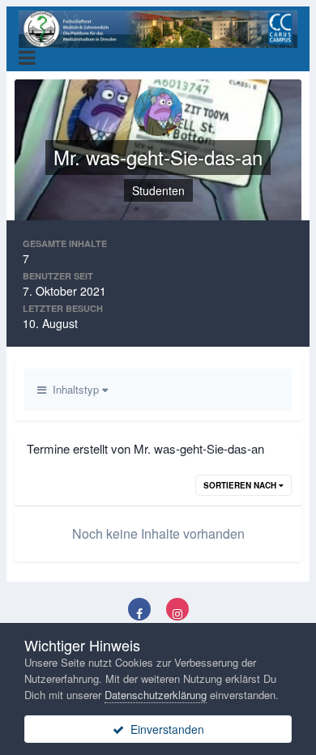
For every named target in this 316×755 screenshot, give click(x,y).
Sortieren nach (241, 485)
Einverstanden (164, 729)
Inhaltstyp (74, 389)
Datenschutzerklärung (156, 694)
